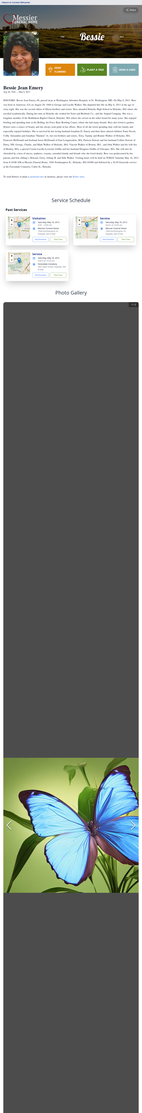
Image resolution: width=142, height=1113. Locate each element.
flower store (78, 176)
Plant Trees (58, 239)
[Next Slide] (133, 825)
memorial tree (37, 176)
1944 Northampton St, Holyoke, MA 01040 (48, 232)
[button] (19, 225)
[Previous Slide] (8, 825)
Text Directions (40, 239)
